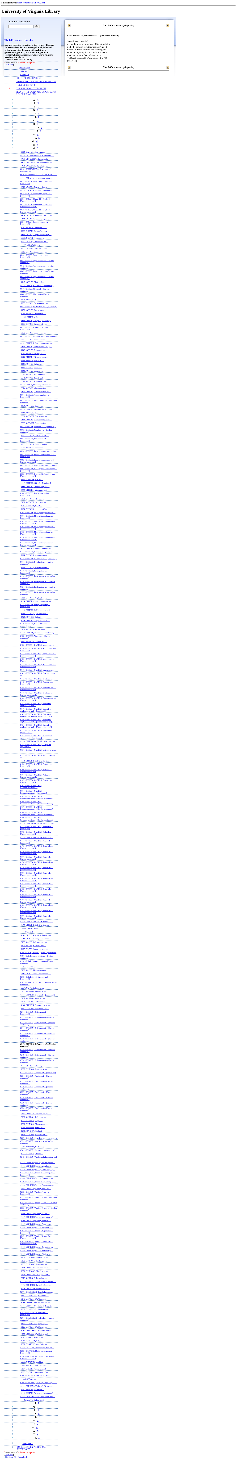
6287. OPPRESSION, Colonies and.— (36, 1330)
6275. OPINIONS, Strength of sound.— (36, 1285)
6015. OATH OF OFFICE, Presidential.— (37, 155)
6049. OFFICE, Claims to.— (32, 300)
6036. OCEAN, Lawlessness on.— (34, 241)
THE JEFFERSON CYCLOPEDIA (31, 88)
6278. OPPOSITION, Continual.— (35, 1295)
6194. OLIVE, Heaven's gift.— (33, 946)
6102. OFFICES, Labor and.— (33, 502)
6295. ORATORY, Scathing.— (33, 1362)
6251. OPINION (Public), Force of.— (36, 1189)
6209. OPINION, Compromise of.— (35, 1005)
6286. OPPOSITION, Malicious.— (35, 1327)
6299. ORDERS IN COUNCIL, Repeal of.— (38, 1376)
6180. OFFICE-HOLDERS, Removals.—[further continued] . (36, 874)
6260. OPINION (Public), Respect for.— (36, 1227)
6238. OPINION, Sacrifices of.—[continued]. (38, 1138)
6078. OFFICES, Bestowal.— (33, 406)
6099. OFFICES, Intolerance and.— (35, 490)
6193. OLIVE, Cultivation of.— (34, 942)
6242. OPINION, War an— (32, 1154)
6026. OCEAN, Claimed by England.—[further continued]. (36, 200)
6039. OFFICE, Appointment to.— (35, 252)
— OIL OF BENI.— (30, 928)
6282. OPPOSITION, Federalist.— (34, 1309)
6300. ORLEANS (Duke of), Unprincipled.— (38, 1383)
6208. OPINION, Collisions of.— (34, 1002)
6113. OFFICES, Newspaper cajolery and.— (38, 552)
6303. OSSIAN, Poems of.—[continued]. (36, 1393)
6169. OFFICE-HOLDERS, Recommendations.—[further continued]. (36, 819)
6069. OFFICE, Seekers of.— (33, 371)
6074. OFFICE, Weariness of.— (33, 388)
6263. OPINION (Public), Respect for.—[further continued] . (36, 1242)
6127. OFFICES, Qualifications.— (34, 613)
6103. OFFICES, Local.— (31, 506)
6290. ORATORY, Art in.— (32, 1341)
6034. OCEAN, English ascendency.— (36, 234)
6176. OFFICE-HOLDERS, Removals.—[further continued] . (36, 852)
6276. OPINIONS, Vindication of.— (35, 1288)
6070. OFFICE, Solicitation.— (33, 374)
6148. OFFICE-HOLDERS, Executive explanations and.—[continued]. (35, 710)
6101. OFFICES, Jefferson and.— (34, 499)
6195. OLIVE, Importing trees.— (34, 949)
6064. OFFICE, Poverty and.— (33, 354)
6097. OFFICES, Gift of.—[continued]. (36, 483)
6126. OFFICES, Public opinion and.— (36, 610)
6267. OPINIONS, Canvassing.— (34, 1257)
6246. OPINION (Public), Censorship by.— (37, 1169)
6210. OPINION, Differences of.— (35, 1009)
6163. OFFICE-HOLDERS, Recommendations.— (31, 787)
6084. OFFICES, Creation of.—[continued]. (38, 427)
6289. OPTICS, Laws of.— (32, 1337)
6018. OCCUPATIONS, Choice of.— (35, 166)
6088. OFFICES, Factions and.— (34, 444)
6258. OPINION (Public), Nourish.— (36, 1220)
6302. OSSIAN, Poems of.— (32, 1390)
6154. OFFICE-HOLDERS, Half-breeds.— (37, 741)
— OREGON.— (29, 1379)
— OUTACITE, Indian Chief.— (33, 1400)
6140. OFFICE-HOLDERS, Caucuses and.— (38, 670)
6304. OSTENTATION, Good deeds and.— (37, 1396)
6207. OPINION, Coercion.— (33, 998)
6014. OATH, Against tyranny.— (34, 152)
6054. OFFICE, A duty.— (32, 317)
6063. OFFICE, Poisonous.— (33, 350)
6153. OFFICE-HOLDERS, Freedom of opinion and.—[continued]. (36, 737)
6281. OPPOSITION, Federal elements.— (37, 1306)
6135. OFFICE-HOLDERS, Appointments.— (38, 645)
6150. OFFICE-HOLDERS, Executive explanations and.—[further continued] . (36, 721)
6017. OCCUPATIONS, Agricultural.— (36, 162)
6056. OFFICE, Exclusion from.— (35, 324)
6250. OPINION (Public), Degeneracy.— (36, 1185)
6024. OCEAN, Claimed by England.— (36, 190)
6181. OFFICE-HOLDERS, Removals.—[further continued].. (36, 879)
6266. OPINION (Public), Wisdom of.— (36, 1254)
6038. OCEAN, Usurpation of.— (34, 248)
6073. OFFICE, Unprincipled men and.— (37, 385)
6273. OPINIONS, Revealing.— (34, 1278)
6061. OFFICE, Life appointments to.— (36, 343)
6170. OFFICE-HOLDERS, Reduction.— (36, 823)
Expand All (22, 1457)
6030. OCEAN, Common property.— (36, 219)
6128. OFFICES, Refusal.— (32, 617)
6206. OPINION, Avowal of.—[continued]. (37, 995)
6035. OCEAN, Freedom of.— (33, 238)
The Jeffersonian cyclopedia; (19, 40)
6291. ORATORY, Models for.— (34, 1344)
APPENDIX (27, 1444)
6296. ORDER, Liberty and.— (33, 1365)
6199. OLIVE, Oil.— (30, 967)
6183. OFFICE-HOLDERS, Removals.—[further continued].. (36, 890)
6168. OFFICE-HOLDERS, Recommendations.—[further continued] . (37, 813)
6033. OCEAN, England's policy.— (35, 231)
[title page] (24, 71)
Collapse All (11, 1457)
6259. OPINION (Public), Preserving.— (36, 1224)
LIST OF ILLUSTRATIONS (29, 78)
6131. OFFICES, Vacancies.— (33, 629)
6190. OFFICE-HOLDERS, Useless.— (36, 925)
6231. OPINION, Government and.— (36, 1114)
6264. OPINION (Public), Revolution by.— (37, 1247)
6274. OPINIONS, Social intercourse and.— (38, 1282)
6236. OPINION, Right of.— (32, 1131)
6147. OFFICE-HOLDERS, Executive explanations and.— (35, 704)
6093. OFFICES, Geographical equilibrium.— (38, 465)
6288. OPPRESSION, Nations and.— (35, 1334)
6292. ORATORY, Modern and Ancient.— (37, 1348)
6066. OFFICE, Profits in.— (32, 360)
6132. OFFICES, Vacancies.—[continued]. (37, 633)
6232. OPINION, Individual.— (33, 1117)
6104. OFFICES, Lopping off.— (34, 509)
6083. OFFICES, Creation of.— (33, 423)
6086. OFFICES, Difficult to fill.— (35, 435)
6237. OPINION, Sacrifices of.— (34, 1134)
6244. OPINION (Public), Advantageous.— (37, 1162)
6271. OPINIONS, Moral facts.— (34, 1271)
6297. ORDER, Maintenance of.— (34, 1369)
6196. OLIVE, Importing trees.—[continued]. (38, 953)
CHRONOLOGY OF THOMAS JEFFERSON (36, 81)
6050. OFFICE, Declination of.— (34, 303)
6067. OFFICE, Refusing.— (32, 364)
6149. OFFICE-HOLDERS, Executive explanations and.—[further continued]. (36, 715)
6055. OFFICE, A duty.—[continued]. (36, 320)
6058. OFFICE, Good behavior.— (34, 333)
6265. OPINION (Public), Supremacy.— (36, 1250)
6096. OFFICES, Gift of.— (32, 480)
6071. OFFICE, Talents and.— (33, 378)
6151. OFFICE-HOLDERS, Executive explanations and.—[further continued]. (36, 726)
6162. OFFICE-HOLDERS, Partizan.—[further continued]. (36, 781)
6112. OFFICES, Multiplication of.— (35, 548)
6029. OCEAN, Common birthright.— (36, 215)
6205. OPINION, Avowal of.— (33, 991)
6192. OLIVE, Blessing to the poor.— (36, 939)
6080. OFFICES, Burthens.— (33, 413)
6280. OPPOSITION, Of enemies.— (35, 1302)
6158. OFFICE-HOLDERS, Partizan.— (36, 761)
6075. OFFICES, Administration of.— (36, 392)
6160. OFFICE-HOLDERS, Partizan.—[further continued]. (36, 770)
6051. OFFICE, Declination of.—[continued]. (38, 307)
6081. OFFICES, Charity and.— (34, 416)
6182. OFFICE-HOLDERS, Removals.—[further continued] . (36, 885)
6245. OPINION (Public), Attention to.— (36, 1166)
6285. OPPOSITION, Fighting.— (34, 1323)
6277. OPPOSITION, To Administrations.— (37, 1292)
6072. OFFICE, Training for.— (33, 381)
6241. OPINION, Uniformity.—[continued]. (38, 1150)
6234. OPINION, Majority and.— (34, 1124)
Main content (23, 2)
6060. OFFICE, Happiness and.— (34, 340)
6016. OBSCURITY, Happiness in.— (35, 159)
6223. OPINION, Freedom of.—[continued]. (38, 1073)
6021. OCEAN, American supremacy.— (36, 178)
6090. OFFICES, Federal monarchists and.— (38, 451)
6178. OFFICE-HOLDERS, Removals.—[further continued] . (36, 863)
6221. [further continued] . (32, 1066)
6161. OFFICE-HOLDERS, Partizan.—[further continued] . (36, 776)
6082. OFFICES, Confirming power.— (36, 420)
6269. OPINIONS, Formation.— (34, 1264)
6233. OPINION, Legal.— (32, 1121)
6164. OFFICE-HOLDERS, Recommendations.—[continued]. (33, 792)
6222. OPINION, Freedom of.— (34, 1069)
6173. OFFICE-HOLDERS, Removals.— (36, 837)
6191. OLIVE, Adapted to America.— (36, 935)
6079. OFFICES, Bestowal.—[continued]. (37, 409)
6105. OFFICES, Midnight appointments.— (37, 513)
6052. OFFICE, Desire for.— (32, 310)
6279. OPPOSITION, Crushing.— (34, 1299)
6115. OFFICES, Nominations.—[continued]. (38, 559)
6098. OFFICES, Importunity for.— (35, 486)
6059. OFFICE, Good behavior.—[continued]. (38, 336)
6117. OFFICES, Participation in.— (35, 567)
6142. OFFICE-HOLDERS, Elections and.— (38, 679)
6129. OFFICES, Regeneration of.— (35, 620)
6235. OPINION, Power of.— (33, 1127)
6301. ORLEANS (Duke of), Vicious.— (36, 1386)
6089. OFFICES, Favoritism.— (33, 448)
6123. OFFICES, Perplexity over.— (35, 598)
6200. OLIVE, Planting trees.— (33, 970)
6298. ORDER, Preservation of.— (34, 1372)
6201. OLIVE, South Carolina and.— (36, 974)
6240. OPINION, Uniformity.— (33, 1147)
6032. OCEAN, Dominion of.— (34, 228)
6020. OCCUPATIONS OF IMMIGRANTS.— (38, 175)
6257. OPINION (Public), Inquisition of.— (37, 1217)
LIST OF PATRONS (26, 85)
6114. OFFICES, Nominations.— (34, 555)
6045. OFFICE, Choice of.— (32, 282)
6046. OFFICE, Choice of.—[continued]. (36, 286)
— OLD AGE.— (29, 932)
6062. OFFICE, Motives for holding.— (36, 347)
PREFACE (24, 75)
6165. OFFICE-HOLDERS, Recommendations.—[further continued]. (36, 797)
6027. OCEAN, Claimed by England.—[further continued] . (36, 205)
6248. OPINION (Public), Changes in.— (36, 1178)
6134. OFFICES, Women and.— (34, 642)
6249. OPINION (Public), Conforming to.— (38, 1182)
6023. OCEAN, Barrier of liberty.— (35, 187)
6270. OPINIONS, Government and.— (36, 1268)
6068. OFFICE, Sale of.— (31, 367)
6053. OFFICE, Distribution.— (33, 314)
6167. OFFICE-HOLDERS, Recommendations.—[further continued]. (36, 808)
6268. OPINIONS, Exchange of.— (35, 1261)
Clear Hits (9, 65)
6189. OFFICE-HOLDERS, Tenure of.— (36, 921)
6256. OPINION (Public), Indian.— (35, 1214)
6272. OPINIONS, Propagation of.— (35, 1275)
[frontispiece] (24, 68)
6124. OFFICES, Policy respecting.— (36, 601)
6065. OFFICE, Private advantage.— (35, 357)
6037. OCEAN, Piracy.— (32, 245)
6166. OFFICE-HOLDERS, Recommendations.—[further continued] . (37, 803)
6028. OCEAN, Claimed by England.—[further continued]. (36, 211)
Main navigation (37, 2)
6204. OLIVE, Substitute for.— (33, 988)
